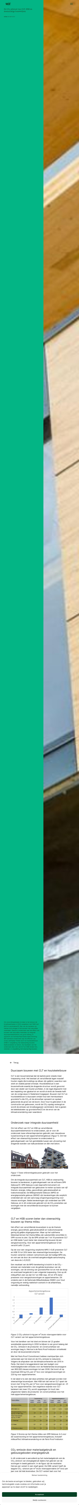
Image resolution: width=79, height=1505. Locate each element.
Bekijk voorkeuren (39, 1500)
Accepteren (39, 1494)
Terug (15, 1063)
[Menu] (71, 4)
